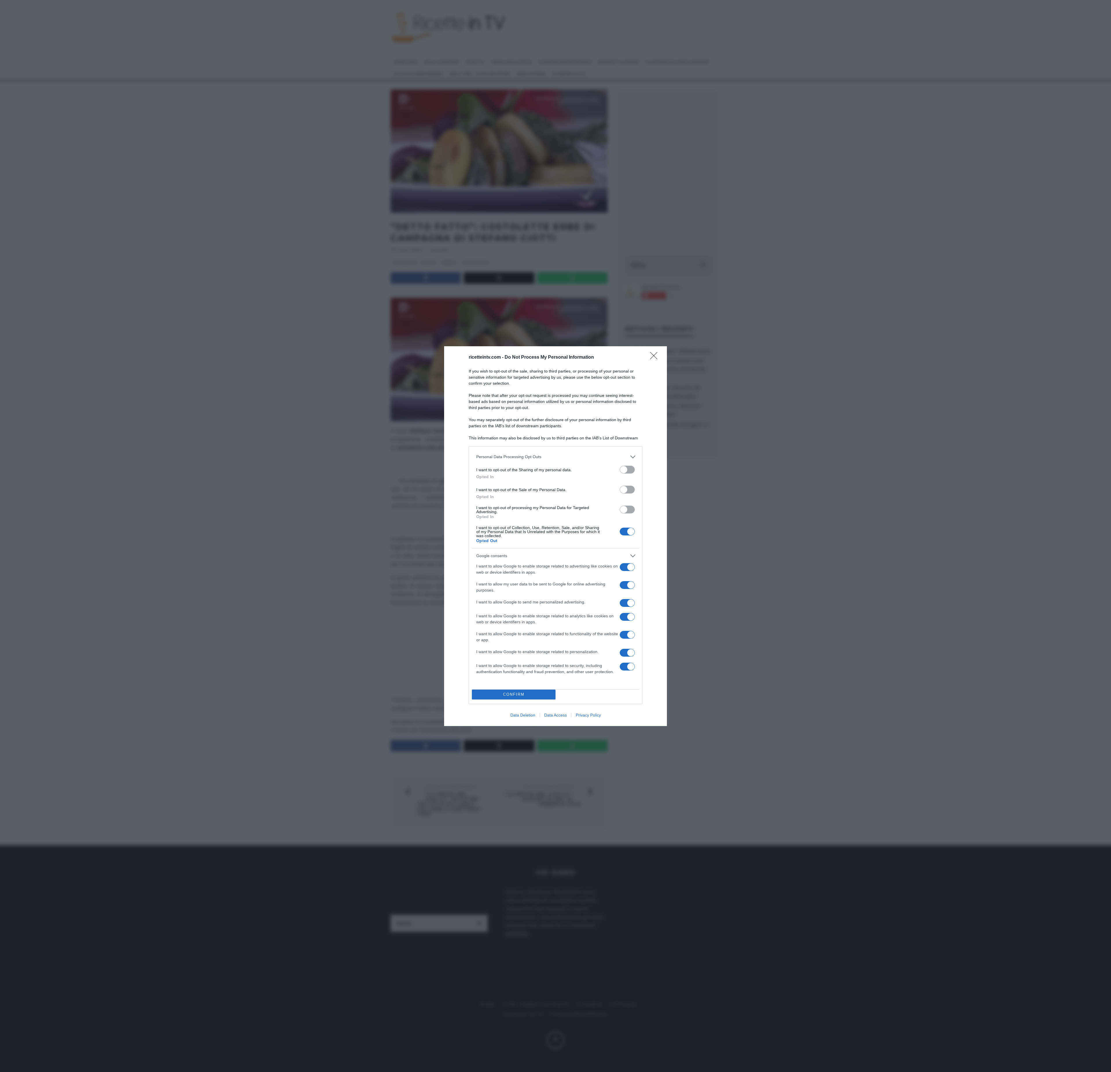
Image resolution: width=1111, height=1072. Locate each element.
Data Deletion (522, 715)
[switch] (627, 470)
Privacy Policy (588, 715)
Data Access (555, 715)
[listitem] (555, 457)
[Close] (655, 357)
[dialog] (555, 536)
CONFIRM (514, 694)
